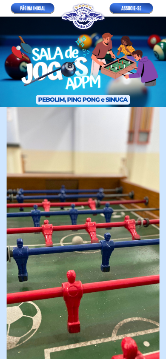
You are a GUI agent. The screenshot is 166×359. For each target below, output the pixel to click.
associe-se (131, 8)
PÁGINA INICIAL (32, 8)
